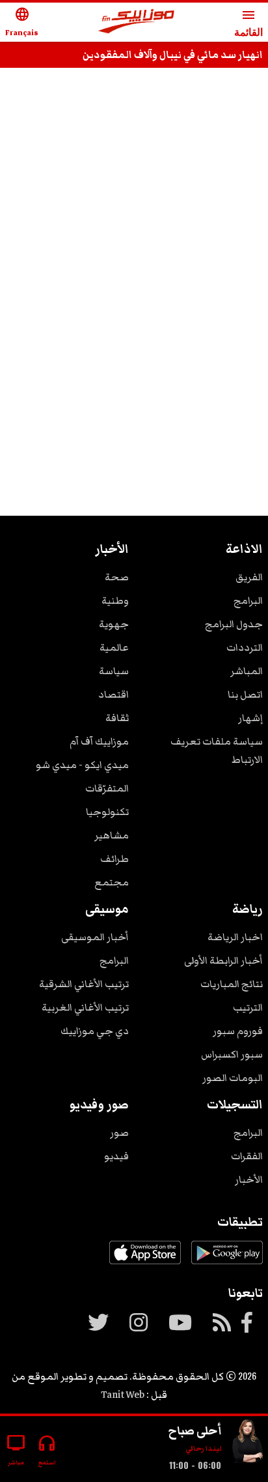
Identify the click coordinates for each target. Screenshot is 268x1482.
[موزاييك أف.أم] (136, 22)
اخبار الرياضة (235, 937)
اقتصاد (113, 694)
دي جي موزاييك (94, 1031)
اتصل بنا (245, 694)
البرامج (248, 600)
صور (119, 1132)
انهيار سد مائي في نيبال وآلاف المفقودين (173, 55)
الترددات (244, 647)
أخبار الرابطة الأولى (223, 960)
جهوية (114, 624)
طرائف (114, 859)
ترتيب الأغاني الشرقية (84, 984)
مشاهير (111, 835)
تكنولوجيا (107, 812)
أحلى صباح (194, 1430)
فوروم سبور (238, 1031)
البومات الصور (232, 1078)
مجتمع (111, 882)
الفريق (249, 577)
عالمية (114, 647)
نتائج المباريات (231, 984)
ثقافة (117, 718)
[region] (134, 119)
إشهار (250, 718)
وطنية (115, 600)
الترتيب (248, 1007)
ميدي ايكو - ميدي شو (82, 765)
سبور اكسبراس (232, 1054)
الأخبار (249, 1179)
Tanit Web (122, 1394)
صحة (117, 577)
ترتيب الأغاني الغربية (85, 1007)
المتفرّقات (107, 788)
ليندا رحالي (203, 1448)
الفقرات (247, 1156)
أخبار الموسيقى (95, 937)
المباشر (246, 671)
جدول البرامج (234, 624)
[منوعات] (247, 1444)
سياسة (114, 671)
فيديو (116, 1156)
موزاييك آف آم (99, 741)
